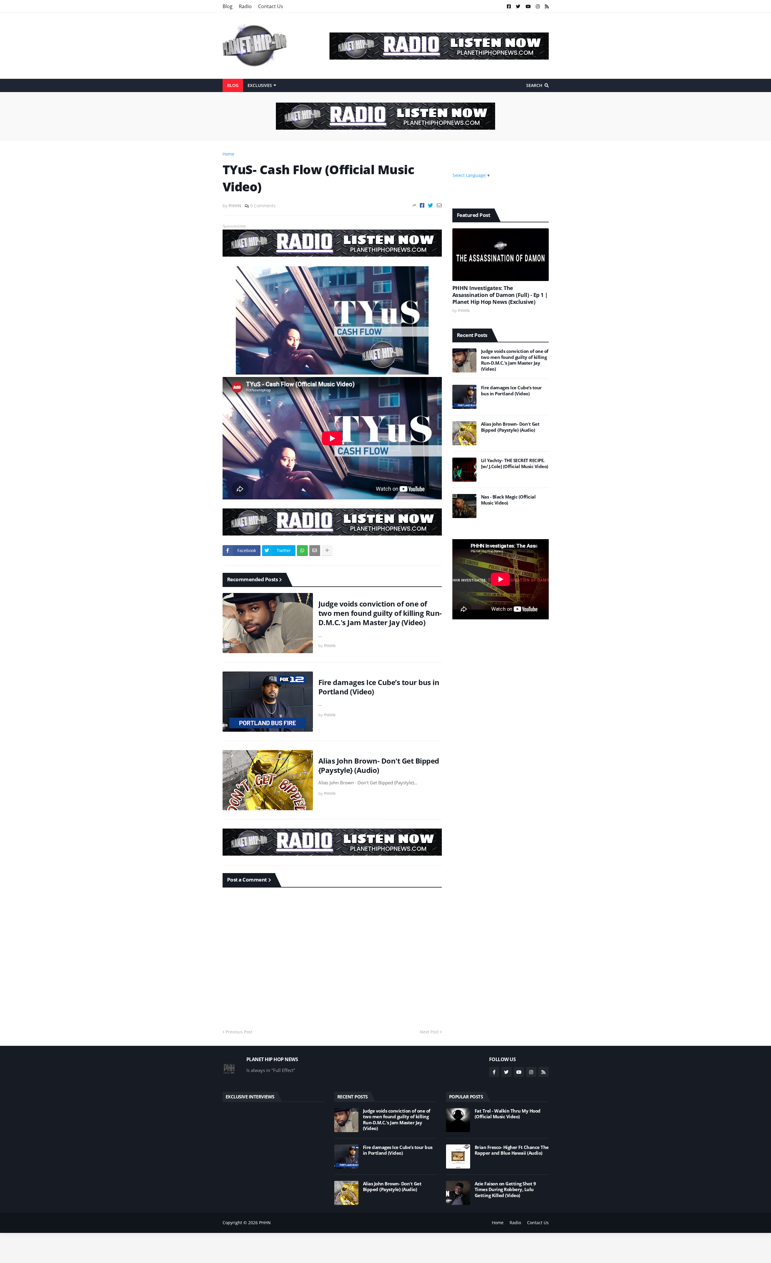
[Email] (439, 205)
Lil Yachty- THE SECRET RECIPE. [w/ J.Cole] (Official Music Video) (514, 463)
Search (534, 85)
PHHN (265, 1222)
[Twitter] (430, 205)
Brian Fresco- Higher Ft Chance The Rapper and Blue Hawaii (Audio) (512, 1150)
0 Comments (263, 205)
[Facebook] (422, 205)
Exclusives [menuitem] (260, 85)
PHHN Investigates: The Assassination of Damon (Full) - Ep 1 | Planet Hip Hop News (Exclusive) (500, 295)
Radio (245, 6)
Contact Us (270, 6)
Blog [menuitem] (233, 85)
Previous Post (239, 1032)
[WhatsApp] (302, 550)
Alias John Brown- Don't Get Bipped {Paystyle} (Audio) (378, 765)
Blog (228, 6)
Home (228, 154)
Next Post (429, 1032)
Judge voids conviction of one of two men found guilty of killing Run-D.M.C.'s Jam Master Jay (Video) (380, 613)
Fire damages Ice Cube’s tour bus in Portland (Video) (378, 687)
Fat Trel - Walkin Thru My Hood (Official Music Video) (508, 1114)
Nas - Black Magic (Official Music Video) (508, 500)
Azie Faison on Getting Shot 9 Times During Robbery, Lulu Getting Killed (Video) (505, 1189)
